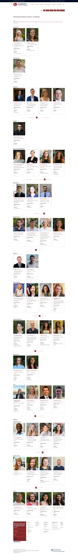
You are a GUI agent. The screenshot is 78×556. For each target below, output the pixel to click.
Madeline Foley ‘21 (31, 43)
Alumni (37, 525)
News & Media (59, 4)
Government (44, 21)
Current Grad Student (29, 21)
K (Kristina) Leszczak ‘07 (19, 298)
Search (63, 5)
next (47, 117)
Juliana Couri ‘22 (43, 335)
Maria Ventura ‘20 (57, 437)
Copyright (14, 549)
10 (46, 179)
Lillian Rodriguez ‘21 (58, 232)
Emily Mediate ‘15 (43, 298)
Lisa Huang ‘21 (43, 507)
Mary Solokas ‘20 (43, 164)
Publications (45, 526)
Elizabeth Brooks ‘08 (18, 335)
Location (47, 10)
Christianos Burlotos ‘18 (18, 232)
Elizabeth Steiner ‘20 (58, 164)
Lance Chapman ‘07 (31, 335)
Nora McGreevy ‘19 (17, 370)
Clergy (24, 21)
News (61, 525)
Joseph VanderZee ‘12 (44, 198)
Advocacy (14, 21)
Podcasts (62, 527)
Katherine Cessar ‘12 (44, 471)
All (44, 10)
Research (41, 4)
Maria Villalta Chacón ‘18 (59, 507)
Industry (51, 10)
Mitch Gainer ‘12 (30, 102)
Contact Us (24, 551)
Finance (40, 21)
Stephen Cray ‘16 (17, 269)
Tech (18, 22)
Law (54, 21)
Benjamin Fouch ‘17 (18, 102)
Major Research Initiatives (46, 524)
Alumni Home (62, 10)
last (49, 117)
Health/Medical (48, 21)
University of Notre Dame (21, 549)
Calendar (53, 4)
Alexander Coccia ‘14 (58, 471)
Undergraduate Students (46, 532)
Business (21, 21)
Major (55, 10)
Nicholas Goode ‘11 (57, 102)
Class (58, 10)
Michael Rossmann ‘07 (18, 137)
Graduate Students (46, 529)
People (37, 4)
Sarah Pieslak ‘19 (30, 437)
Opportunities (47, 4)
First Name (16, 527)
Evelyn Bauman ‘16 (17, 43)
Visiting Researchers (55, 525)
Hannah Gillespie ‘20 (44, 232)
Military (57, 21)
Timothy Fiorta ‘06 (57, 400)
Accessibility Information (16, 552)
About (33, 4)
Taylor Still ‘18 (30, 198)
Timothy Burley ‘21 (17, 507)
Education (33, 21)
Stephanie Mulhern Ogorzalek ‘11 (57, 299)
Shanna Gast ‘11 (43, 102)
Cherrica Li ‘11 (30, 298)
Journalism (52, 21)
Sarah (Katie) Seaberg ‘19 (19, 164)
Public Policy (15, 22)
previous (31, 117)
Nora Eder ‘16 (29, 507)
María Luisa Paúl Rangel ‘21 (32, 371)
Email (15, 534)
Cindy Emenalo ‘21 (57, 335)
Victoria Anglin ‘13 (31, 400)
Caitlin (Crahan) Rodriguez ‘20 (17, 401)
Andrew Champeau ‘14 (31, 232)
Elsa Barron (16, 471)
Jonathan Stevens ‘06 (18, 198)
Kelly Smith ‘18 (30, 164)
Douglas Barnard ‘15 (44, 400)
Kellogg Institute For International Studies (19, 550)
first (28, 117)
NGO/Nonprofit (60, 21)
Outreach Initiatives (30, 527)
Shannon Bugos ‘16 (31, 471)
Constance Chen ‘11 (18, 74)
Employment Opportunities (29, 531)
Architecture (18, 21)
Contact (28, 525)
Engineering (37, 21)
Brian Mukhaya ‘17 (17, 437)
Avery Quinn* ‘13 (43, 437)
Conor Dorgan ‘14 (30, 269)
